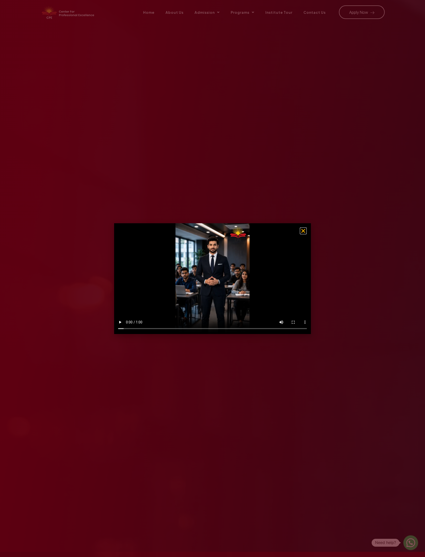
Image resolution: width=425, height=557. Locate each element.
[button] (303, 231)
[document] (212, 278)
